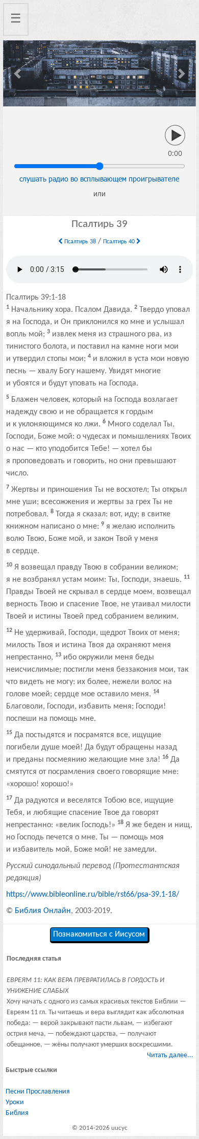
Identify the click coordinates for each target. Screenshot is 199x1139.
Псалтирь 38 (79, 242)
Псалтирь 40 (119, 242)
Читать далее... (170, 1055)
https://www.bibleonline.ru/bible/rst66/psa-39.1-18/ (92, 895)
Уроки (15, 1102)
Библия (17, 1113)
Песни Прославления (38, 1092)
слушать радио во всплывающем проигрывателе (99, 178)
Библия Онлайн (43, 911)
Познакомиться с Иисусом (99, 934)
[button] (17, 73)
